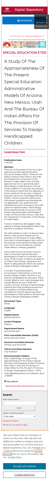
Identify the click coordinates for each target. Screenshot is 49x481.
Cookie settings (24, 474)
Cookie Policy (15, 457)
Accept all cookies (24, 466)
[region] (24, 455)
